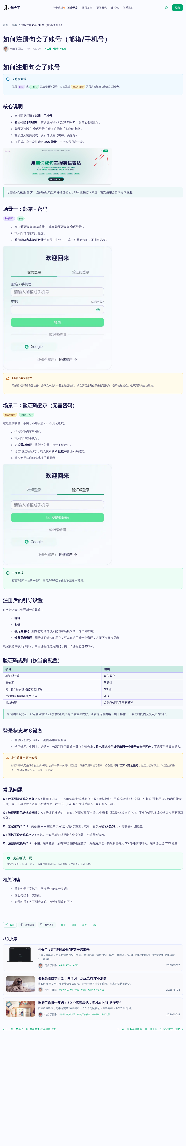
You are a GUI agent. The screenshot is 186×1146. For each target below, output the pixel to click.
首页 (5, 25)
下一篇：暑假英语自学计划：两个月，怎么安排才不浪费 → (150, 1029)
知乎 (63, 924)
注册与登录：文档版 (28, 895)
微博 (84, 924)
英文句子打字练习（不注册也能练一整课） (42, 888)
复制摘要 (49, 924)
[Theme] (166, 7)
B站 (94, 924)
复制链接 (29, 924)
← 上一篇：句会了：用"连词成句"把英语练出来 (29, 1029)
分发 (12, 924)
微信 (74, 924)
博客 (14, 25)
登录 (177, 7)
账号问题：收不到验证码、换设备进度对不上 (44, 902)
